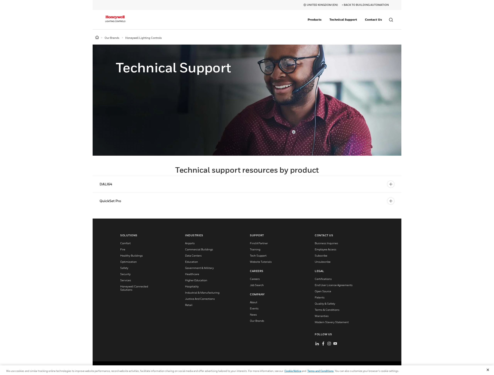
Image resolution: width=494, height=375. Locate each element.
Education (191, 261)
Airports (190, 243)
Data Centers (193, 255)
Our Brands (257, 320)
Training (255, 249)
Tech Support (258, 255)
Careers (255, 278)
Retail (188, 305)
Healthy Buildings (131, 255)
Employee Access (325, 249)
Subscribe (321, 255)
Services (125, 280)
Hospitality (192, 286)
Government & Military (199, 267)
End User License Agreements (334, 285)
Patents (320, 297)
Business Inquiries (326, 243)
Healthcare (192, 274)
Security (125, 274)
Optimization (128, 261)
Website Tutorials (261, 261)
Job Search (257, 285)
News (253, 314)
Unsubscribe (323, 261)
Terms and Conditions (320, 370)
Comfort (125, 243)
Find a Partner (259, 243)
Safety (124, 267)
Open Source (323, 291)
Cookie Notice (292, 370)
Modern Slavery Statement (332, 322)
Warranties (322, 316)
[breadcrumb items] (97, 37)
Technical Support (343, 19)
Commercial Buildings (199, 249)
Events (254, 308)
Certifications (323, 278)
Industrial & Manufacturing (202, 292)
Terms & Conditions (327, 309)
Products (314, 19)
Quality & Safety (325, 303)
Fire (122, 249)
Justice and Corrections (200, 298)
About (253, 302)
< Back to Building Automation (365, 4)
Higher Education (196, 280)
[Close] (488, 370)
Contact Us (373, 19)
